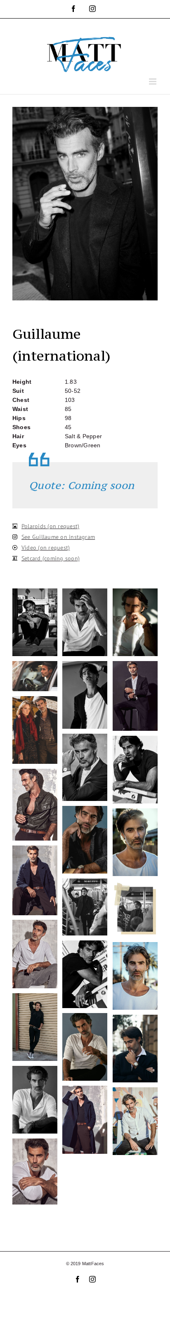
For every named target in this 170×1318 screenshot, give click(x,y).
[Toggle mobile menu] (153, 81)
